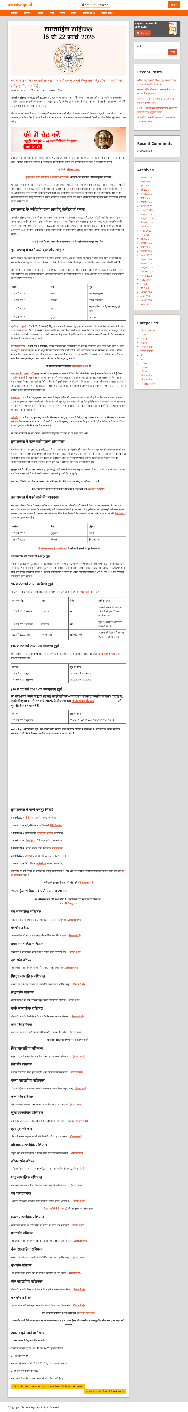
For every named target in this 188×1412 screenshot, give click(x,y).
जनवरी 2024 (146, 304)
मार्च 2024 (145, 296)
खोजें (139, 46)
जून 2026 (145, 185)
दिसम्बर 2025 (147, 210)
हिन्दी (173, 4)
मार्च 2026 (145, 198)
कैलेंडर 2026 (107, 13)
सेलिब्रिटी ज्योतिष (148, 383)
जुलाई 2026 (146, 181)
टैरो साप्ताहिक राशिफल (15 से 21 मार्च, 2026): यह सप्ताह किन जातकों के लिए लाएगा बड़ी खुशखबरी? (48, 1387)
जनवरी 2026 (146, 206)
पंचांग (62, 13)
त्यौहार (73, 13)
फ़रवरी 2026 (146, 202)
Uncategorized (148, 330)
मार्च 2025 (145, 247)
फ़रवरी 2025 (146, 251)
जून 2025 (145, 234)
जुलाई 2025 (146, 230)
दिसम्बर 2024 (147, 259)
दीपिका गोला (35, 90)
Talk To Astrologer (95, 4)
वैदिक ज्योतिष (146, 375)
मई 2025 (145, 238)
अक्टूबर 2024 (147, 267)
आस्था (143, 334)
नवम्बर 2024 (146, 263)
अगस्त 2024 (146, 275)
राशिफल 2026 (89, 13)
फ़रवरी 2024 (146, 300)
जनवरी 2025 (146, 255)
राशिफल (14, 13)
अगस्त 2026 (146, 177)
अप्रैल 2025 (146, 243)
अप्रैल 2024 (146, 292)
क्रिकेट (144, 338)
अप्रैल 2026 (146, 193)
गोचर (52, 13)
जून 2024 (145, 283)
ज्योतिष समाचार (50, 90)
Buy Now (144, 33)
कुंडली (40, 13)
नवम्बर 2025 (146, 214)
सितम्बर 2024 (147, 271)
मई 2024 (145, 287)
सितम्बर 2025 (147, 222)
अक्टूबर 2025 (147, 218)
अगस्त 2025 (146, 226)
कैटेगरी (27, 13)
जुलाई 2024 (146, 279)
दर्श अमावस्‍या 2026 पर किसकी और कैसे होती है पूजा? (104, 1392)
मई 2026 (145, 189)
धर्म (142, 355)
